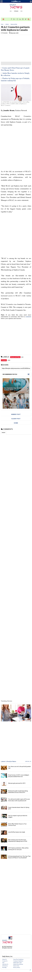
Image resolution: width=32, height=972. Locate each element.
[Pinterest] (23, 19)
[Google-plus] (14, 19)
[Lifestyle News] (16, 11)
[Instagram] (17, 19)
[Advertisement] (16, 14)
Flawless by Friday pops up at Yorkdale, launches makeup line (15, 79)
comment (28, 316)
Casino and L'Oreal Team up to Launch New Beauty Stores (15, 69)
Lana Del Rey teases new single (16, 832)
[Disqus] (16, 455)
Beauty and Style (14, 24)
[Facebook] (11, 19)
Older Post (16, 418)
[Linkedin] (20, 19)
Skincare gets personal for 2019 (16, 783)
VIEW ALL (27, 761)
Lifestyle (7, 24)
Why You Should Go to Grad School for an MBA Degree (16, 715)
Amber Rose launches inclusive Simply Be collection (15, 74)
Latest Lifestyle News (8, 761)
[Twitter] (25, 19)
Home (2, 24)
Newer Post (16, 414)
